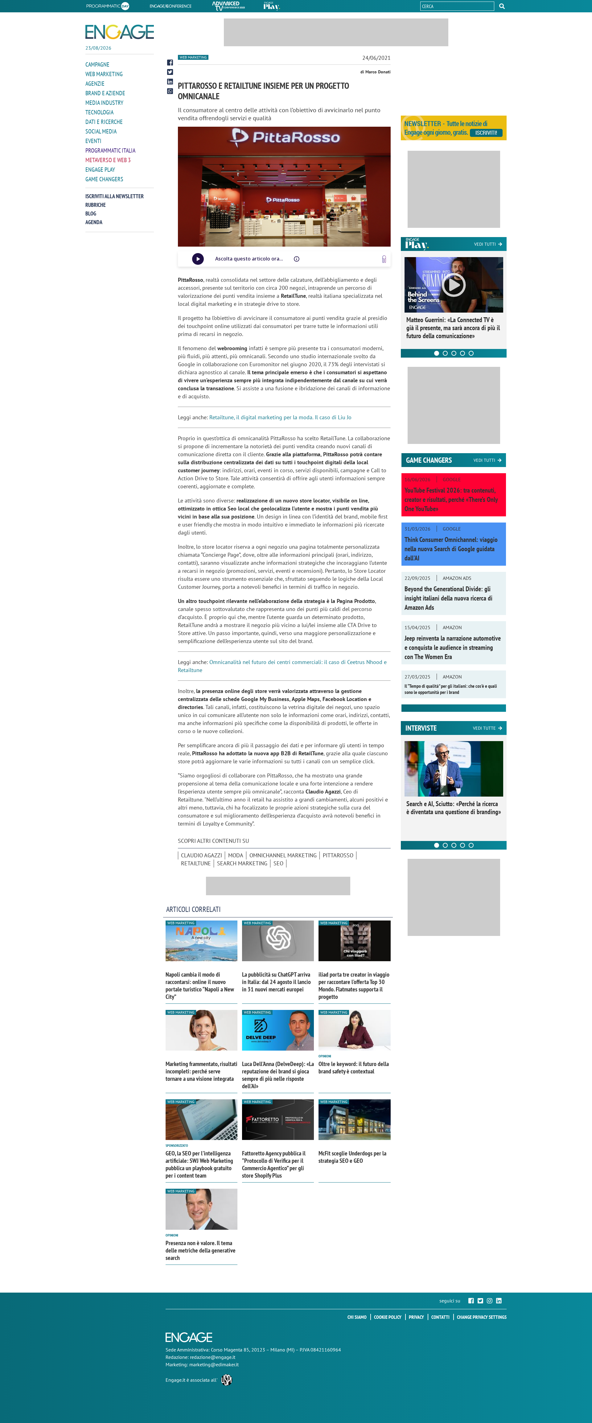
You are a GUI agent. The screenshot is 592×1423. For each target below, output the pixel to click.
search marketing (242, 863)
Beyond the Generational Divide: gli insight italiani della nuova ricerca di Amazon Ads (448, 598)
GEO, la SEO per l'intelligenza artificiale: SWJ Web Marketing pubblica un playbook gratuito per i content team (199, 1164)
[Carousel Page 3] (453, 353)
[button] (502, 6)
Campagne (97, 64)
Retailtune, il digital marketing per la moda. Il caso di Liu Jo (280, 417)
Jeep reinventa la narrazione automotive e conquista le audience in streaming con (453, 647)
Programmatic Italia (110, 150)
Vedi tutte (484, 728)
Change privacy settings (482, 1317)
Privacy (416, 1317)
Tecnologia (99, 112)
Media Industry (104, 103)
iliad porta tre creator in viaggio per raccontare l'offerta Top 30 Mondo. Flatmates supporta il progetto (354, 985)
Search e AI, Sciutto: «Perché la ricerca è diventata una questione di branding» (453, 807)
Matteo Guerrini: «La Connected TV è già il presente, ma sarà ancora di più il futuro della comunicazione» (453, 327)
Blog (90, 213)
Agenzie (95, 84)
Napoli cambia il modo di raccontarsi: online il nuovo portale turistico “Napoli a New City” (200, 985)
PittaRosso (338, 855)
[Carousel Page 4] (462, 353)
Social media (101, 131)
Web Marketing (104, 74)
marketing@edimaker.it (214, 1364)
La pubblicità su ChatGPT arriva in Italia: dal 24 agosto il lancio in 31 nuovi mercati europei (276, 982)
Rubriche (95, 204)
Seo (278, 863)
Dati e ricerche (104, 122)
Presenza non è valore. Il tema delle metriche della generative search (201, 1250)
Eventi (93, 141)
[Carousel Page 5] (471, 353)
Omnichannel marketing (283, 855)
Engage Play (100, 170)
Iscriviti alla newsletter (114, 196)
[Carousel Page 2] (445, 353)
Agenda (93, 222)
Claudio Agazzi (201, 855)
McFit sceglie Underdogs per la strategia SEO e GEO (352, 1157)
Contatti (440, 1317)
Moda (235, 855)
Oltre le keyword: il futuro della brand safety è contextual (354, 1067)
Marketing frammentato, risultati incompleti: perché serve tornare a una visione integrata (201, 1071)
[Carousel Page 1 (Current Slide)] (436, 353)
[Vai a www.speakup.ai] (384, 259)
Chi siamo (357, 1317)
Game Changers (104, 179)
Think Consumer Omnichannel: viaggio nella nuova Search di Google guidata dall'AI (451, 548)
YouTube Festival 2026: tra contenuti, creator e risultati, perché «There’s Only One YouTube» (451, 499)
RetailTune (196, 863)
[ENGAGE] (119, 32)
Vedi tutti (485, 244)
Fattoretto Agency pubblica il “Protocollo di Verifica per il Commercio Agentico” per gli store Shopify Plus (274, 1164)
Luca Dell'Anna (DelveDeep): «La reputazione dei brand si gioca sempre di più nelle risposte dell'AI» (278, 1075)
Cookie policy (387, 1317)
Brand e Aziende (105, 93)
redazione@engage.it (212, 1357)
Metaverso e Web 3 (108, 160)
